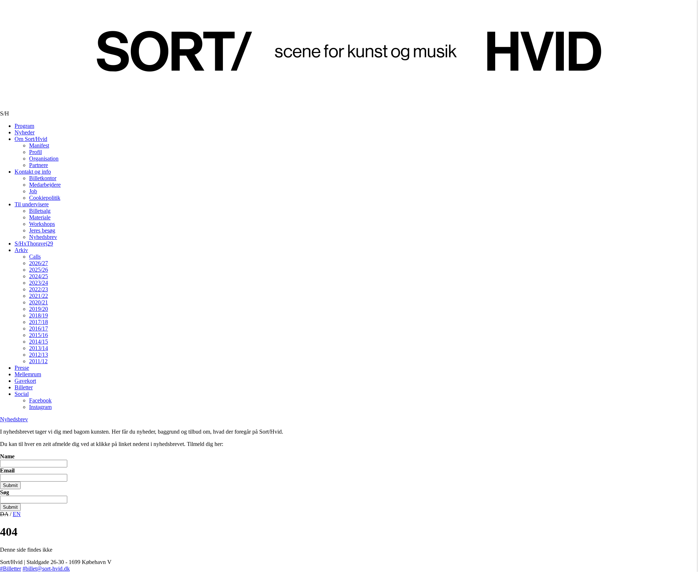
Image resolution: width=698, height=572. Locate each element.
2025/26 (38, 270)
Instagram (40, 407)
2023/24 (38, 283)
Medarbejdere (45, 185)
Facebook (40, 400)
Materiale (40, 217)
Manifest (39, 145)
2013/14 (38, 348)
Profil (35, 152)
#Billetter (10, 568)
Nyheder (25, 132)
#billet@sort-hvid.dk (46, 568)
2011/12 (38, 361)
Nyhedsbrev (43, 237)
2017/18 (38, 322)
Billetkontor (42, 178)
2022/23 (38, 289)
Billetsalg (40, 211)
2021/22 (38, 296)
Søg (4, 492)
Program (24, 126)
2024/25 (38, 276)
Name (7, 456)
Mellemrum (28, 374)
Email (7, 470)
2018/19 (38, 315)
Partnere (38, 165)
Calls (35, 256)
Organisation (44, 158)
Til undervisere (32, 204)
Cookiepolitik (44, 198)
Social (22, 394)
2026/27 (38, 263)
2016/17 (38, 328)
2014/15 (38, 341)
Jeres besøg (42, 230)
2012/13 (38, 355)
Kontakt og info (33, 172)
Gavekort (25, 381)
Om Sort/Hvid (31, 139)
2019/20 (38, 309)
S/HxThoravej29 (34, 243)
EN (17, 514)
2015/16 (38, 335)
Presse (22, 368)
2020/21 (38, 302)
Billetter (24, 387)
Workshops (42, 224)
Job (33, 191)
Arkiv (21, 250)
